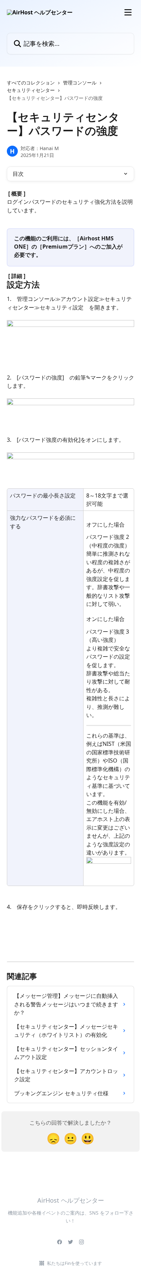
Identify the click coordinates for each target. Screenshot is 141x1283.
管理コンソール (80, 82)
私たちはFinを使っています (74, 1263)
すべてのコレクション (31, 82)
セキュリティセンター (31, 90)
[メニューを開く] (128, 12)
